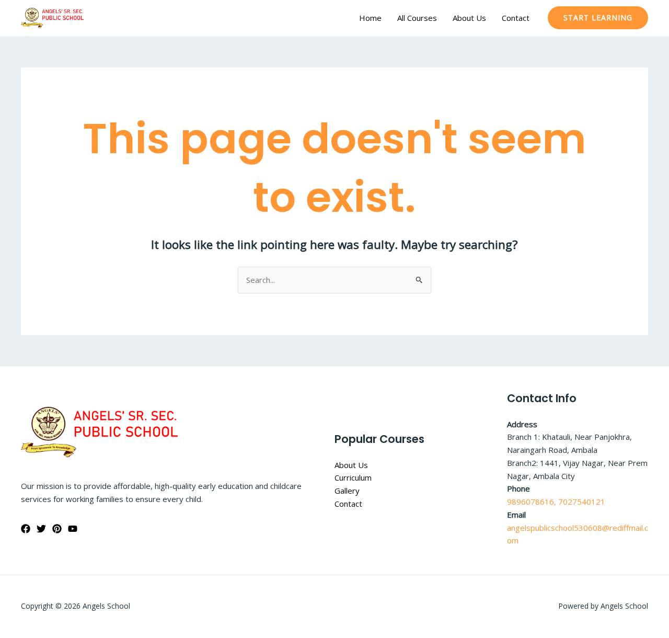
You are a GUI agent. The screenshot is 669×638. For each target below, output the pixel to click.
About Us (469, 18)
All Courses (417, 18)
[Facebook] (25, 528)
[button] (598, 17)
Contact (515, 18)
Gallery (347, 490)
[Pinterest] (57, 528)
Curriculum (353, 477)
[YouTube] (72, 528)
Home (370, 18)
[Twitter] (41, 528)
